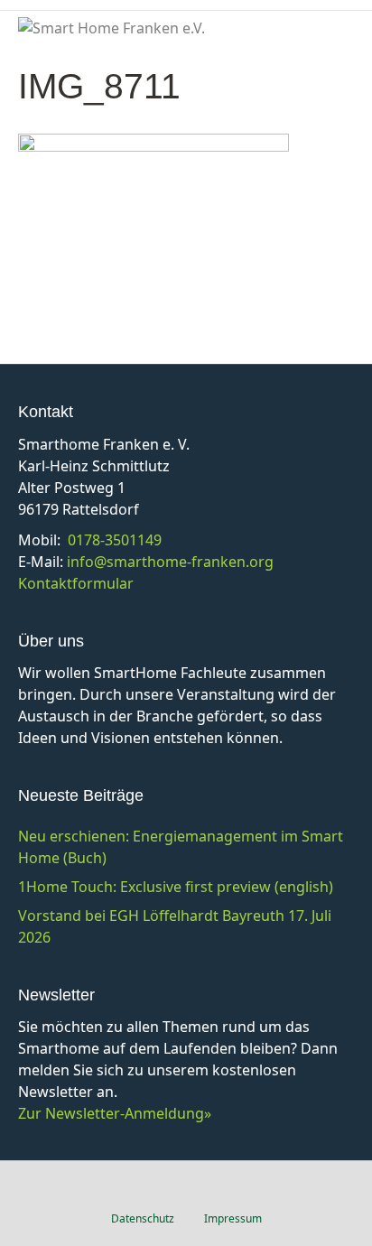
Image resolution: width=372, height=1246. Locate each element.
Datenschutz (142, 1218)
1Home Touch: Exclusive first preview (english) (175, 887)
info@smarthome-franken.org (170, 562)
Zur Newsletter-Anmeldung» (114, 1113)
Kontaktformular (76, 583)
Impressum (233, 1218)
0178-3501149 (115, 540)
